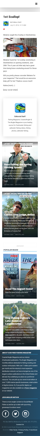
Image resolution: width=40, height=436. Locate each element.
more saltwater (25, 196)
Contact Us (20, 424)
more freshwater (26, 146)
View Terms (13, 430)
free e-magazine (31, 388)
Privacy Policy (23, 430)
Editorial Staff (20, 116)
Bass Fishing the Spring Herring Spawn (18, 166)
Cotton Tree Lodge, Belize (19, 214)
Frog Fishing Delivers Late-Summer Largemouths (17, 320)
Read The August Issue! (19, 288)
